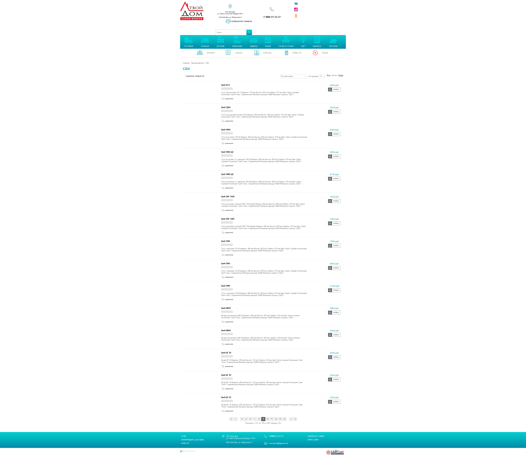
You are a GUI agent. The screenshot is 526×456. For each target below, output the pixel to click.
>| (295, 419)
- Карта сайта (312, 440)
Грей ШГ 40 (226, 375)
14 (284, 419)
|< (231, 419)
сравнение (229, 99)
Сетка (340, 75)
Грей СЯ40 (225, 241)
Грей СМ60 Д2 (227, 152)
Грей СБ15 (225, 85)
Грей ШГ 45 (226, 397)
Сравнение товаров (241, 21)
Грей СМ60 (225, 130)
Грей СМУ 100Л (227, 196)
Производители (197, 63)
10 (267, 419)
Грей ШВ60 (226, 330)
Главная (186, 63)
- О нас (183, 436)
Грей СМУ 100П (227, 219)
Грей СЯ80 (225, 286)
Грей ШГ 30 (226, 353)
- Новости (184, 443)
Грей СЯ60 (225, 263)
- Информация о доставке (192, 440)
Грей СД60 (225, 107)
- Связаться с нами (315, 436)
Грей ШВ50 (226, 308)
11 (272, 419)
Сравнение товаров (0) (195, 76)
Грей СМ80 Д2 (227, 174)
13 (280, 419)
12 (276, 419)
